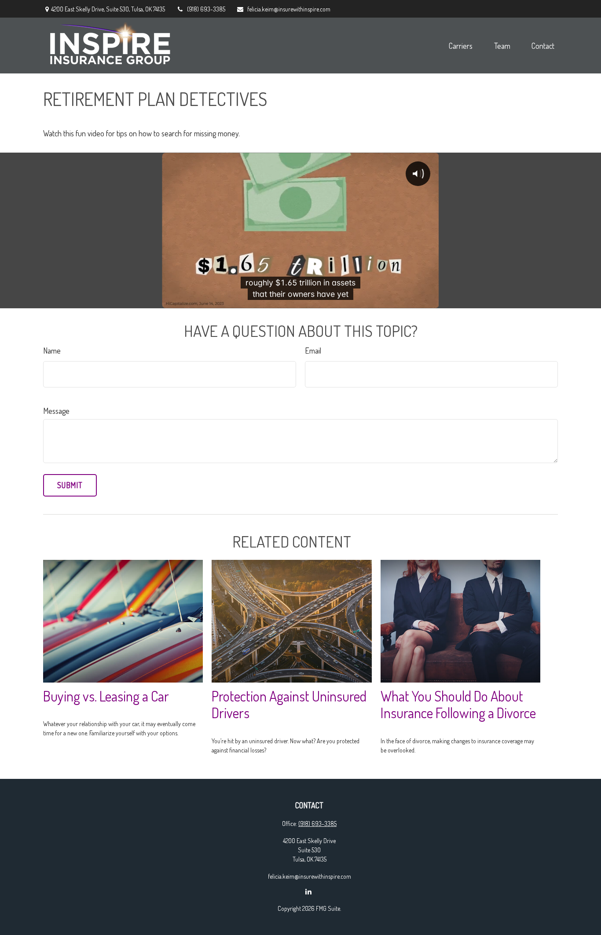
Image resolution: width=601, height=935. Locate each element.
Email (313, 350)
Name (52, 350)
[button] (460, 45)
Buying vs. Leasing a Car (106, 696)
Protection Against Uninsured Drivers (289, 704)
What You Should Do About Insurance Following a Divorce (458, 704)
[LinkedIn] (309, 891)
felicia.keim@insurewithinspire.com (288, 9)
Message (56, 411)
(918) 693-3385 (206, 9)
